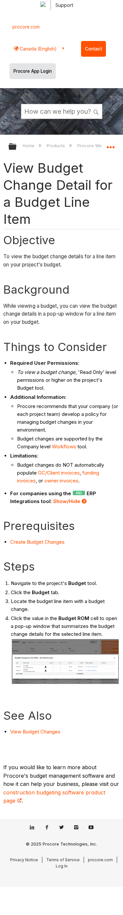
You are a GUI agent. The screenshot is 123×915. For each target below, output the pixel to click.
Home (29, 145)
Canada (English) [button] (37, 48)
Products (56, 145)
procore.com (26, 26)
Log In (62, 866)
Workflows (64, 446)
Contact (93, 48)
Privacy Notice (24, 859)
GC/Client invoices (58, 473)
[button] (96, 111)
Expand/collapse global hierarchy (16, 147)
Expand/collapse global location (110, 144)
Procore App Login (32, 71)
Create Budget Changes (37, 542)
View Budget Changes (35, 732)
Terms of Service (63, 859)
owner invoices (61, 480)
